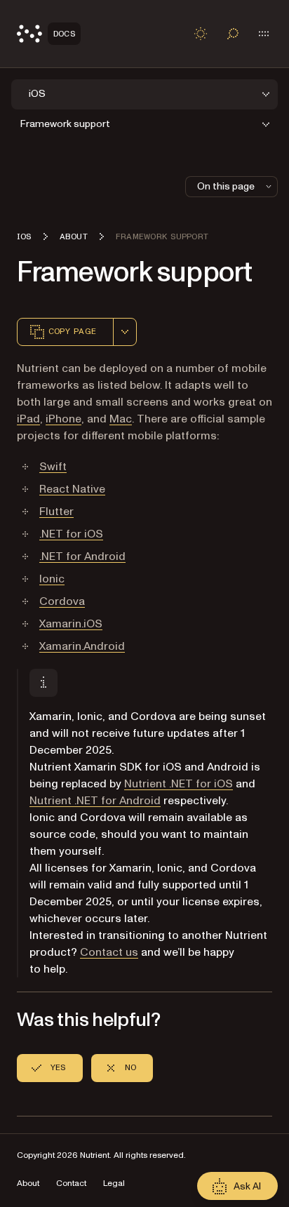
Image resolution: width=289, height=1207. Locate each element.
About (28, 1183)
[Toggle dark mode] (200, 34)
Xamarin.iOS (70, 624)
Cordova (62, 601)
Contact (71, 1183)
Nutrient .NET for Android (95, 800)
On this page (226, 186)
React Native (72, 489)
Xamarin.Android (82, 646)
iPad (28, 419)
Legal (114, 1183)
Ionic (52, 579)
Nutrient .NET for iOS (178, 784)
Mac (120, 419)
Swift (53, 466)
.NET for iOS (71, 534)
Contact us (109, 952)
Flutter (56, 511)
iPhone (63, 419)
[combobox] (125, 332)
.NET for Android (82, 556)
